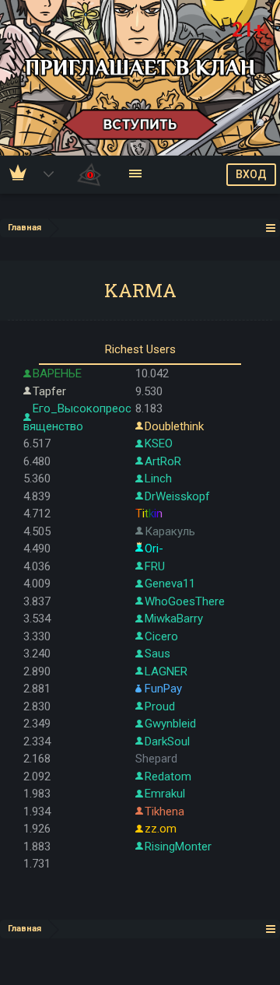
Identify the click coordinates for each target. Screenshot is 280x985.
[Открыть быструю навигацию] (271, 228)
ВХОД (251, 174)
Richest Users (140, 349)
